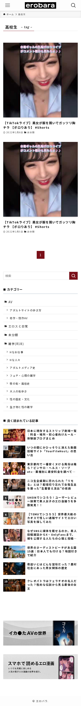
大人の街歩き (18, 391)
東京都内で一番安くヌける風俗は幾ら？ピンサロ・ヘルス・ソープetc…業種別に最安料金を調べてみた (52, 467)
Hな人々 (15, 360)
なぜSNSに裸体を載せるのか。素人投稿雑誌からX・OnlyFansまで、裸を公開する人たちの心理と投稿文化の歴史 (52, 534)
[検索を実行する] (73, 276)
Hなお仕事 (16, 352)
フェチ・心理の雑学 (23, 375)
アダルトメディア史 (22, 367)
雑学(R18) (16, 344)
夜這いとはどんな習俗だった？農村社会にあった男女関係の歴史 (52, 566)
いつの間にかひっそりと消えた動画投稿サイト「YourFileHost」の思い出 (52, 451)
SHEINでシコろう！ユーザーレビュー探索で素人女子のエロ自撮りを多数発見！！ (52, 501)
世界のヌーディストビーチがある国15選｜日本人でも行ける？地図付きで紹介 (52, 551)
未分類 (13, 335)
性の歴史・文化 (20, 399)
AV (10, 302)
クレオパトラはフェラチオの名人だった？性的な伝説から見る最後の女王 (52, 584)
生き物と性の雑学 (21, 407)
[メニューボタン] (7, 5)
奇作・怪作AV (19, 318)
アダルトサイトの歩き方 (25, 310)
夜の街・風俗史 (20, 383)
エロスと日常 (18, 326)
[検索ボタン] (73, 5)
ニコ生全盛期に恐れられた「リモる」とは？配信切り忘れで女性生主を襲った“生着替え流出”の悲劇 (52, 484)
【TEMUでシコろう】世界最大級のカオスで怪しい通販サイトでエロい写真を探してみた (52, 518)
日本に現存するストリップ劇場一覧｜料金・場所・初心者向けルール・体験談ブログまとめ (52, 434)
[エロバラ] (40, 5)
